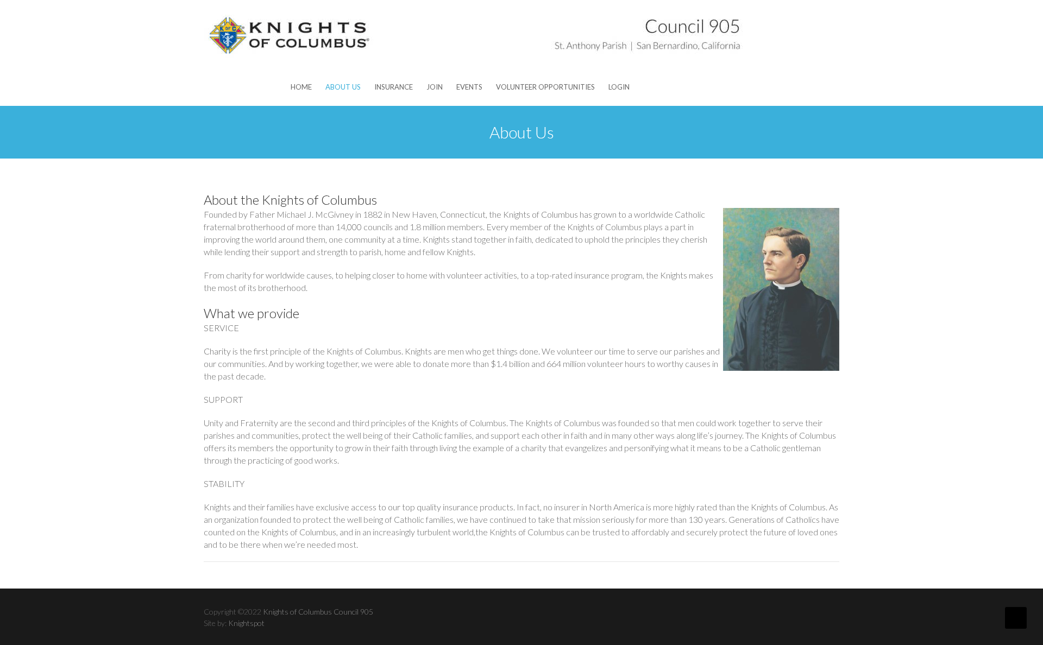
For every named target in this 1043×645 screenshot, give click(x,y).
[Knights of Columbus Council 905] (475, 34)
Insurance (393, 87)
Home (301, 87)
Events (469, 87)
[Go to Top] (1016, 618)
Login (619, 87)
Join (434, 87)
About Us (343, 87)
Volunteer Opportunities (545, 87)
